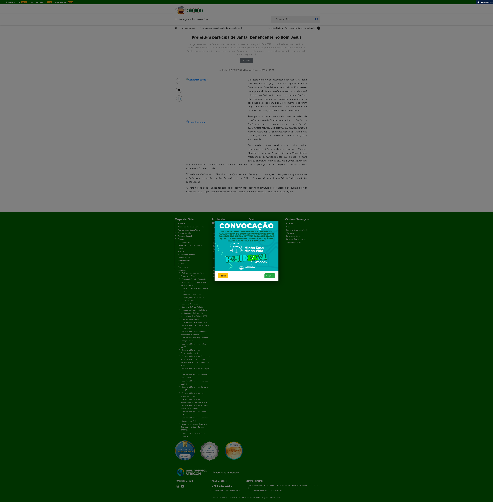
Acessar (269, 276)
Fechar (223, 276)
